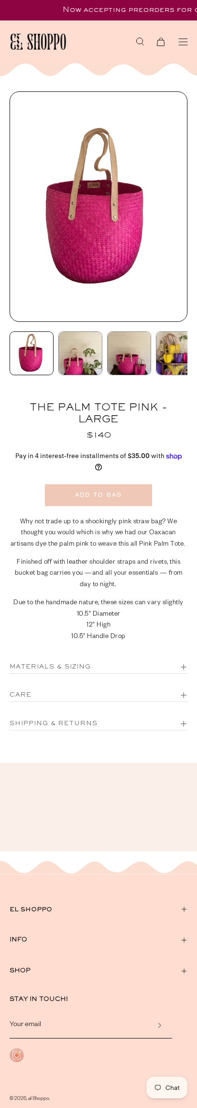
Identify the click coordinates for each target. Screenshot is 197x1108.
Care (21, 695)
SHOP (20, 971)
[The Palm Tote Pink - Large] (31, 353)
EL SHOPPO (31, 909)
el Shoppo (38, 1099)
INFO (18, 940)
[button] (140, 41)
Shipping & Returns (54, 724)
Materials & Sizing (50, 667)
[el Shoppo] (57, 42)
